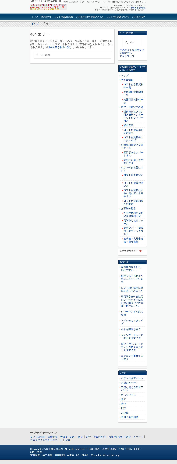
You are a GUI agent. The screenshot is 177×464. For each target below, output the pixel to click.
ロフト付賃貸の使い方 (133, 184)
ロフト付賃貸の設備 (64, 17)
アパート (138, 436)
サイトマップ (127, 56)
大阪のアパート (129, 382)
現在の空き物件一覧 (59, 47)
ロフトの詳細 (37, 436)
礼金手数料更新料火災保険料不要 (133, 214)
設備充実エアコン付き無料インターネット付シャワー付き (133, 116)
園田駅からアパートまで (133, 154)
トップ (35, 17)
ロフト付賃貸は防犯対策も (133, 131)
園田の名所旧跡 (129, 417)
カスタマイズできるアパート (46, 440)
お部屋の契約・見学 (119, 436)
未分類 (124, 412)
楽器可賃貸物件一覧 (133, 101)
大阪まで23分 (67, 436)
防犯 (123, 403)
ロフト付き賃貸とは (133, 177)
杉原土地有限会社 (138, 8)
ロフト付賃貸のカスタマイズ (133, 139)
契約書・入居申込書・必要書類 (133, 240)
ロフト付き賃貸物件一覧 (133, 86)
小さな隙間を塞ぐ (131, 329)
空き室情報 (46, 17)
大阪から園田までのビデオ (133, 161)
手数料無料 (99, 436)
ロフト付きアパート (132, 378)
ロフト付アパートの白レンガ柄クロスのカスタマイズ (132, 347)
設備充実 (53, 436)
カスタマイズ (128, 394)
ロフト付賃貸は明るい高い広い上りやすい (133, 193)
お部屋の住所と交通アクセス (89, 17)
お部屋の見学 (138, 17)
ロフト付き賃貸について (117, 17)
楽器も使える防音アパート (132, 389)
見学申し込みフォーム (133, 222)
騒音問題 (128, 125)
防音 (123, 399)
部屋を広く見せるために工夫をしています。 (132, 278)
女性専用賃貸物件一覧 (133, 94)
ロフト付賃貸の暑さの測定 (133, 202)
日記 (123, 408)
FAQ (67, 440)
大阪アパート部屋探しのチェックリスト (133, 231)
